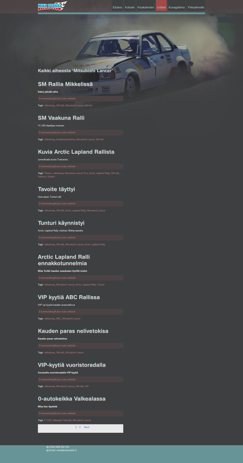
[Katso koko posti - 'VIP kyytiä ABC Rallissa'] (69, 297)
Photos (48, 173)
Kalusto (130, 7)
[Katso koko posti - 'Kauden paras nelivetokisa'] (73, 331)
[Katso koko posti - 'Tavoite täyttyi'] (56, 189)
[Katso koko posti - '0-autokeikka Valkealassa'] (72, 399)
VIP (87, 386)
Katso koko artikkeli (65, 98)
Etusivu (117, 7)
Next (86, 427)
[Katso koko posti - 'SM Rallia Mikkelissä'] (65, 84)
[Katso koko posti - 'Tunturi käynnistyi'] (61, 223)
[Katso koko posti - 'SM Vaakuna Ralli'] (61, 118)
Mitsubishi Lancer (74, 105)
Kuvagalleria (177, 7)
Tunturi (100, 284)
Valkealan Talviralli (61, 420)
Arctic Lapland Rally (99, 173)
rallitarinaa (49, 105)
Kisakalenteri (146, 7)
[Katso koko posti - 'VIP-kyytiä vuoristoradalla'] (72, 365)
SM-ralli (60, 105)
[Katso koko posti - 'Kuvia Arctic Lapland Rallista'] (76, 152)
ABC (58, 318)
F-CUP (47, 420)
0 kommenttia (46, 98)
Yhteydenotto (195, 7)
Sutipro (51, 176)
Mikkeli (88, 105)
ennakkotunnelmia (65, 139)
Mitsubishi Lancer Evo (76, 173)
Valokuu (42, 176)
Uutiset (161, 7)
